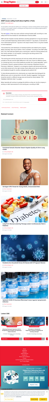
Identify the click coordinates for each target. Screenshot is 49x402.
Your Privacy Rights (24, 361)
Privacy (24, 358)
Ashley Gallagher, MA (8, 151)
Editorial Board (24, 353)
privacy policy (26, 102)
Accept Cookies (34, 399)
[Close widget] (46, 367)
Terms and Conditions (24, 356)
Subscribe (41, 99)
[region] (24, 396)
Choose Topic (23, 5)
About (24, 349)
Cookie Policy (18, 396)
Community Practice (6, 107)
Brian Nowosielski (8, 189)
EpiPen (8, 33)
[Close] (47, 391)
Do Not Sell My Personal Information (24, 359)
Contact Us (24, 355)
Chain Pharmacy (15, 107)
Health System (23, 107)
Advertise (24, 350)
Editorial (25, 352)
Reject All (43, 399)
